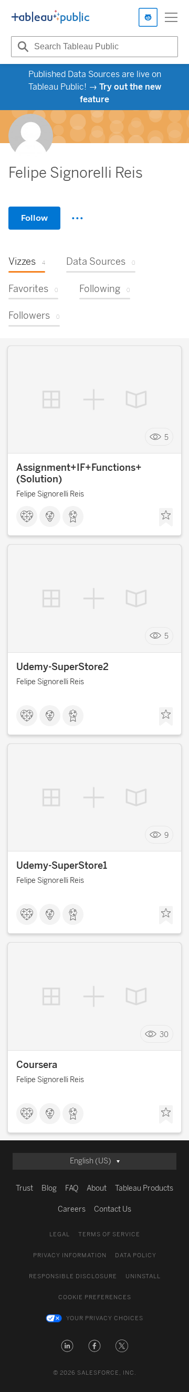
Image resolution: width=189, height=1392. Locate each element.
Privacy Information (70, 1255)
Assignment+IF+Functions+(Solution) (79, 473)
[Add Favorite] (166, 517)
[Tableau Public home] (50, 17)
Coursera (36, 1065)
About (97, 1188)
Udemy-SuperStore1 (61, 865)
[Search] (21, 46)
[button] (67, 1345)
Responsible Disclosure (73, 1276)
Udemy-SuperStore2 (62, 667)
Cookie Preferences (94, 1297)
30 (164, 1034)
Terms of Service (109, 1234)
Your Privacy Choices (104, 1318)
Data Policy (135, 1255)
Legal (59, 1234)
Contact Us (112, 1209)
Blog (49, 1188)
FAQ (71, 1188)
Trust (24, 1188)
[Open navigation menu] (171, 17)
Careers (72, 1209)
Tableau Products (144, 1188)
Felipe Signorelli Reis (50, 494)
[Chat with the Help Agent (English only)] (148, 17)
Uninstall (143, 1276)
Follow (34, 217)
